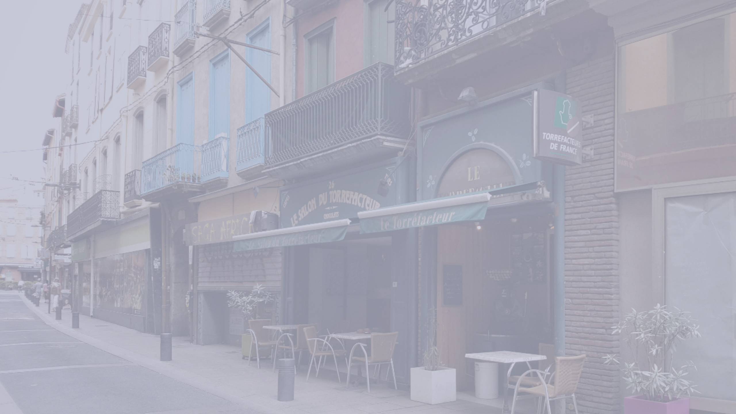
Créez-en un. (521, 246)
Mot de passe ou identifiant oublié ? (491, 210)
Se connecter (491, 224)
